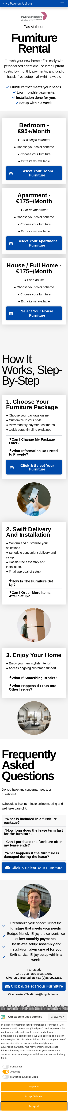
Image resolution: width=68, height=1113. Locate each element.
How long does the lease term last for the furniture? (33, 832)
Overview (59, 1016)
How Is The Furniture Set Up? (31, 583)
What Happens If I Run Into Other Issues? (32, 687)
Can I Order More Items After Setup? (30, 594)
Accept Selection (34, 1096)
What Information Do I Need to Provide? (33, 452)
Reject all (34, 1086)
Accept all (34, 1106)
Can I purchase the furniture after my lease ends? (33, 843)
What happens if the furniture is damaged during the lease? (31, 855)
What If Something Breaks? (34, 678)
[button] (62, 3)
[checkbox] (11, 1067)
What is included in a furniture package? (30, 820)
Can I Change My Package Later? (32, 441)
